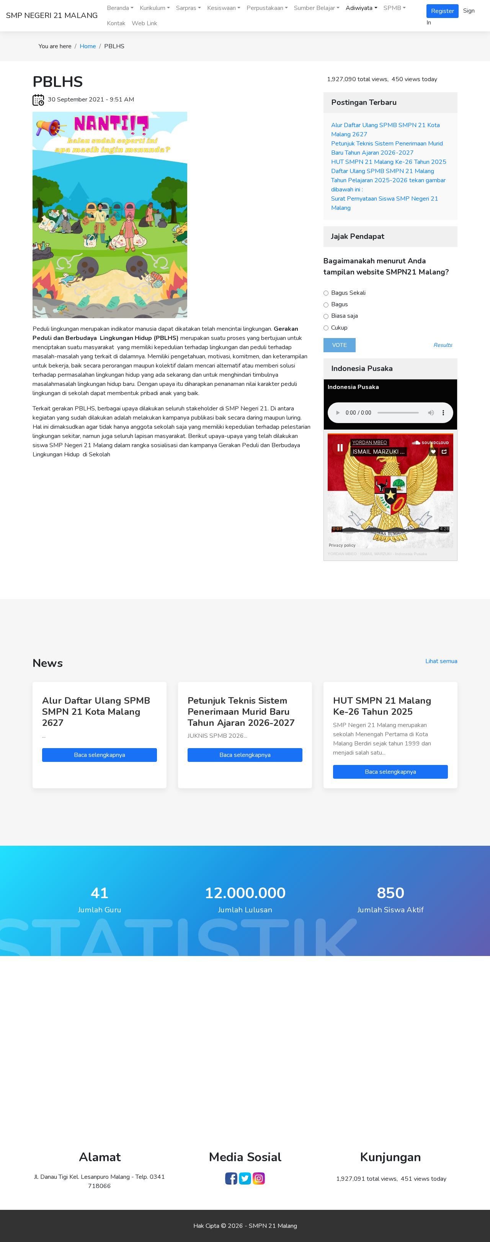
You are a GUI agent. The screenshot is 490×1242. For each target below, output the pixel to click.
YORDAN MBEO (342, 554)
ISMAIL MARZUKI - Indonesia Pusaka (393, 554)
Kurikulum (152, 8)
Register (442, 11)
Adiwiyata (359, 8)
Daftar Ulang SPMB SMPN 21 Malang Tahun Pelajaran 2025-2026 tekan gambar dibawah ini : (388, 180)
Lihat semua (441, 661)
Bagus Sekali (348, 293)
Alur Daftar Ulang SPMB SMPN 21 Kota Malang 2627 (96, 712)
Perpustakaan (265, 8)
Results (442, 345)
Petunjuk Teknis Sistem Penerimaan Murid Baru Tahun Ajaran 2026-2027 (241, 712)
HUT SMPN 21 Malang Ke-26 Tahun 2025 (388, 162)
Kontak (116, 23)
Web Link (144, 23)
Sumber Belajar (314, 8)
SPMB (392, 8)
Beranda (118, 8)
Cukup (339, 328)
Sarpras (186, 8)
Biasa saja (344, 316)
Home (88, 46)
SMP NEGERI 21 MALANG (52, 15)
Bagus (339, 305)
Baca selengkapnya (99, 755)
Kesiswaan (221, 8)
